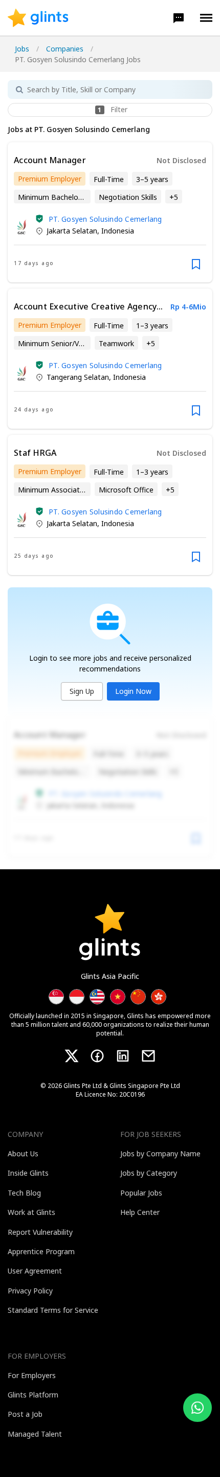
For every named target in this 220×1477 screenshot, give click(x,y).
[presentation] (38, 18)
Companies (64, 49)
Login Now (133, 691)
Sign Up (82, 691)
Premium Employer (49, 179)
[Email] (148, 1056)
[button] (178, 18)
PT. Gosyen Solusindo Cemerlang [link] (105, 219)
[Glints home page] (38, 18)
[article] (110, 212)
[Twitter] (71, 1056)
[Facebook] (97, 1056)
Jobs (22, 49)
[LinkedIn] (123, 1056)
